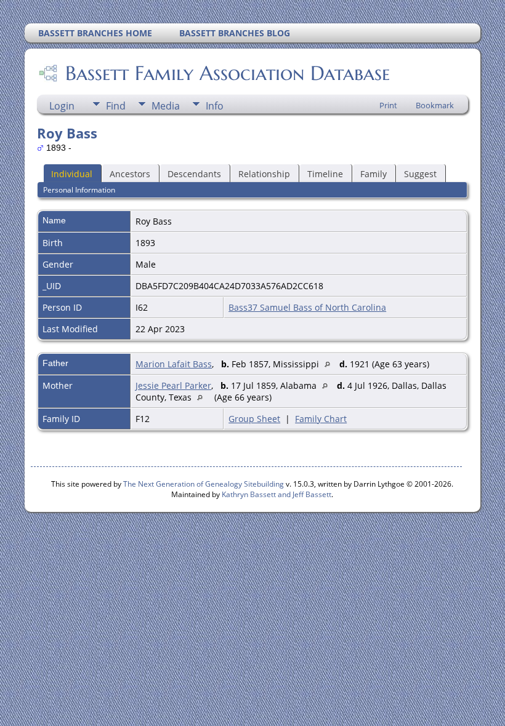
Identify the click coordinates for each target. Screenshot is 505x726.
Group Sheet (254, 419)
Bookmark (435, 105)
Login (62, 106)
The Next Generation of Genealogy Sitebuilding (203, 484)
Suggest (420, 174)
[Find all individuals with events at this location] (330, 364)
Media (166, 106)
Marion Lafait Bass (173, 364)
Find (116, 106)
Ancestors (130, 174)
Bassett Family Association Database (227, 73)
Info (215, 106)
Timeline (325, 174)
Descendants (194, 174)
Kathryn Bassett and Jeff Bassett (276, 494)
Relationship (264, 174)
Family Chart (321, 419)
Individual (71, 174)
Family (373, 174)
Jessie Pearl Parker (173, 385)
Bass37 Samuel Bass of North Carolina (307, 307)
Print (388, 105)
